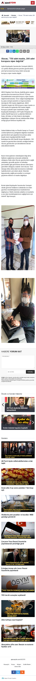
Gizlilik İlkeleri (27, 664)
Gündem (13, 15)
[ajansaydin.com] (8, 2)
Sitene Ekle (18, 666)
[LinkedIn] (14, 51)
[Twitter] (10, 51)
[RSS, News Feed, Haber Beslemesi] (22, 672)
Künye (13, 664)
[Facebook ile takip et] (13, 672)
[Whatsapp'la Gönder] (17, 51)
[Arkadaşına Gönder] (20, 51)
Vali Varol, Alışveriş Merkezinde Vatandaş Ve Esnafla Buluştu (21, 9)
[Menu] (32, 3)
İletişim (19, 664)
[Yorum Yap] (28, 51)
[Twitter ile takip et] (18, 672)
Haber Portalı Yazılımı (10, 678)
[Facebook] (7, 51)
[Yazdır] (24, 51)
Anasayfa (6, 15)
